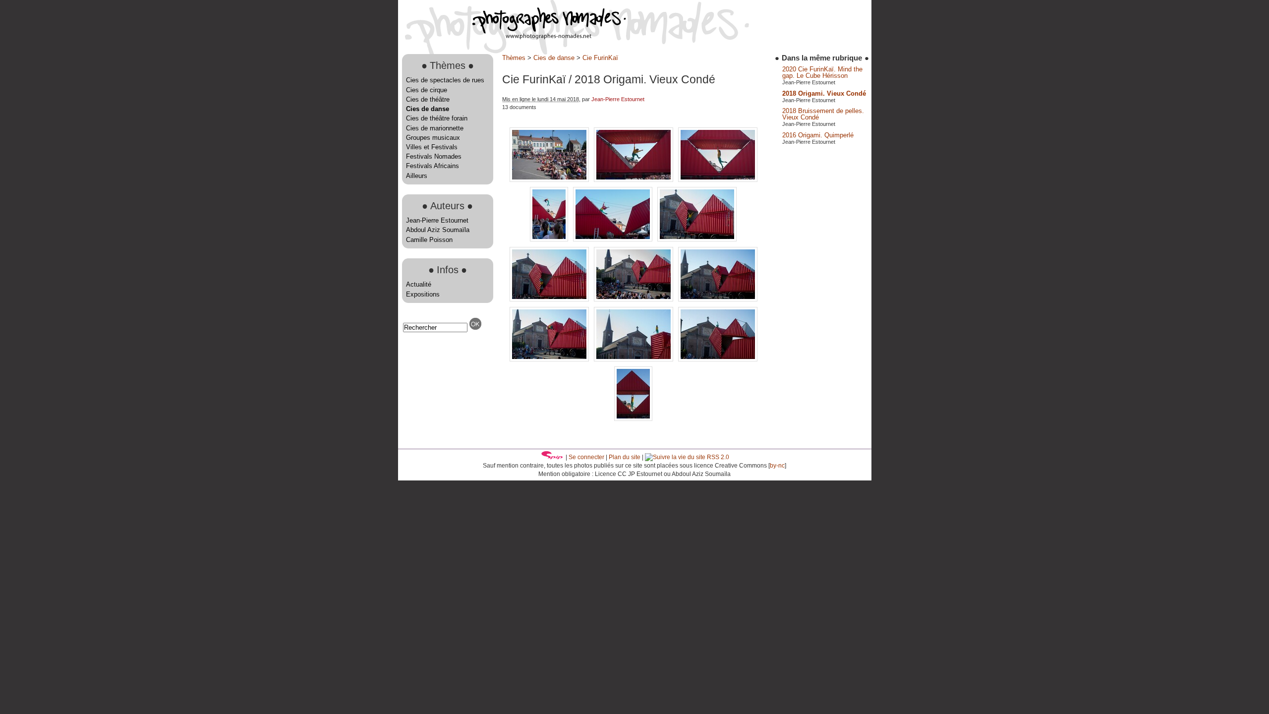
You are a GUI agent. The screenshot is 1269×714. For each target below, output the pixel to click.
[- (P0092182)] (550, 239)
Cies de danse (427, 109)
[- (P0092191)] (634, 299)
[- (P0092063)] (550, 179)
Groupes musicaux (433, 137)
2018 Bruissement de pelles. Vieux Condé (823, 114)
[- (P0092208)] (718, 359)
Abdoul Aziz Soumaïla (437, 230)
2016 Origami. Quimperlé (818, 135)
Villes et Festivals (432, 147)
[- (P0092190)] (550, 299)
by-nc (777, 466)
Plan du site (624, 457)
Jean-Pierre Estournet (437, 220)
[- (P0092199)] (550, 359)
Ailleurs (416, 175)
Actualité (418, 284)
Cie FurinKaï (600, 57)
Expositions (423, 294)
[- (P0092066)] (718, 179)
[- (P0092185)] (614, 239)
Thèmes (513, 57)
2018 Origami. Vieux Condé (824, 93)
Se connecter (586, 457)
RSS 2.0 (717, 457)
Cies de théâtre (428, 99)
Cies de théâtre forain (436, 118)
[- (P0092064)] (634, 179)
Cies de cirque (426, 90)
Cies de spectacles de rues (445, 80)
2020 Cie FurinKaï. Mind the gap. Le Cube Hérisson (822, 72)
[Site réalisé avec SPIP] (552, 457)
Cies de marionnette (434, 128)
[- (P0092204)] (634, 359)
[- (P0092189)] (697, 239)
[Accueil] (512, 37)
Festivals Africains (432, 166)
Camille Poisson (429, 239)
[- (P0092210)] (633, 418)
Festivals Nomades (433, 156)
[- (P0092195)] (718, 299)
